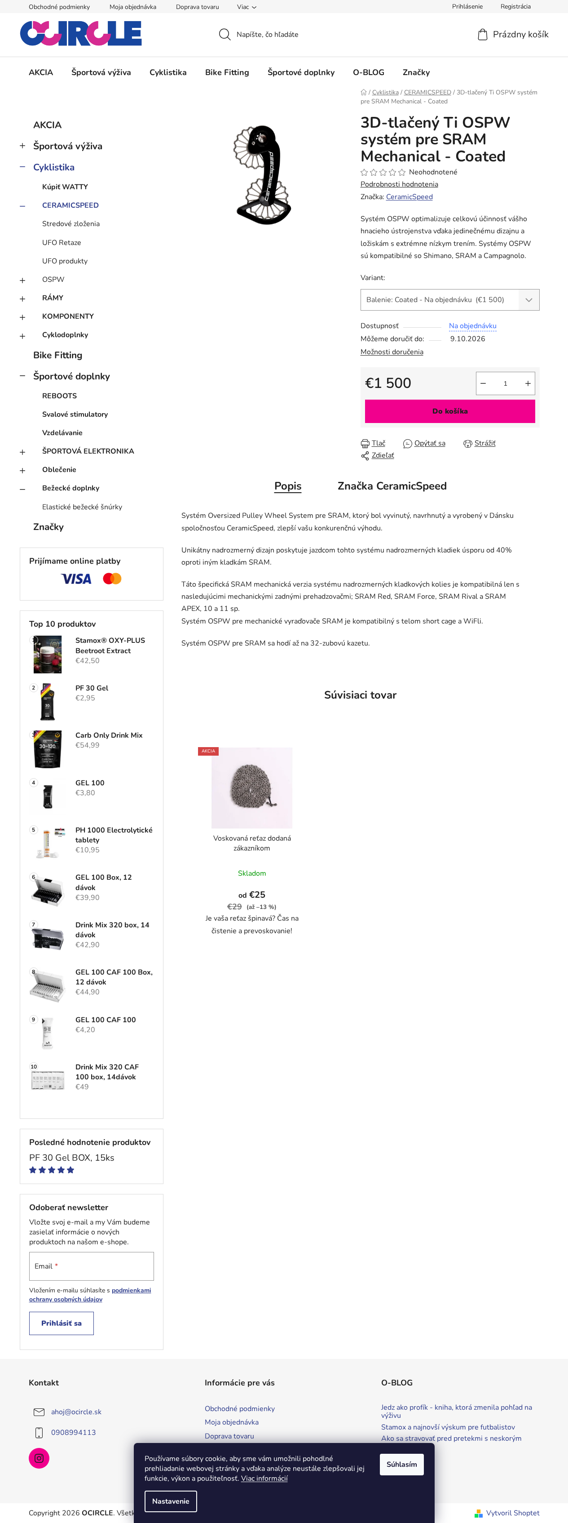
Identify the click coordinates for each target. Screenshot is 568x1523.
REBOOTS (59, 396)
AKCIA (47, 125)
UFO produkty (65, 261)
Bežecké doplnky (70, 488)
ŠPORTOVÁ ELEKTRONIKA (88, 451)
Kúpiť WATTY (65, 187)
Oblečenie (59, 470)
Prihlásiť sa (61, 1323)
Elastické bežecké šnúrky (82, 507)
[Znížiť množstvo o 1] (483, 383)
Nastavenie (170, 1501)
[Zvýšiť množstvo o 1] (528, 383)
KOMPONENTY (68, 316)
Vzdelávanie (62, 433)
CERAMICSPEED (70, 205)
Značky (48, 527)
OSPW (53, 280)
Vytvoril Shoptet (513, 1513)
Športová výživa (67, 146)
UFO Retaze (61, 243)
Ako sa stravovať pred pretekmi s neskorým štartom (451, 1443)
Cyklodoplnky (65, 335)
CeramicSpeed (409, 197)
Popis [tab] (288, 486)
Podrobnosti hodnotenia (399, 184)
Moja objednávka (133, 7)
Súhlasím (402, 1465)
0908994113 (73, 1433)
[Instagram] (39, 1458)
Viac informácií (264, 1478)
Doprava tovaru (197, 7)
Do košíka (450, 411)
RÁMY (52, 298)
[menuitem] (41, 72)
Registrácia (516, 6)
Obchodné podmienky (59, 7)
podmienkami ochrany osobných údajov (90, 1295)
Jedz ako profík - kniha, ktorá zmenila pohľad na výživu (456, 1412)
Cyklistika (54, 167)
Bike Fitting (58, 355)
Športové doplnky (71, 376)
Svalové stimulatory (75, 414)
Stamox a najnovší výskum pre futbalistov (448, 1428)
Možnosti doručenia (392, 352)
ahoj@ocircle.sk (76, 1412)
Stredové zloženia (71, 224)
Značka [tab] (392, 486)
